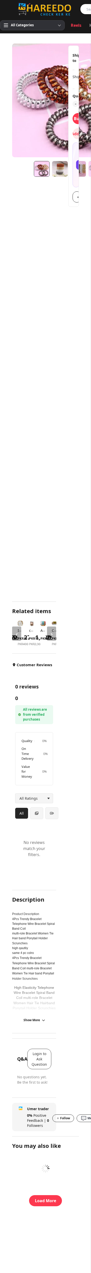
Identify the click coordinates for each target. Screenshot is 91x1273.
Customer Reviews (34, 664)
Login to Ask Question (39, 1059)
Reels (76, 25)
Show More (32, 1020)
